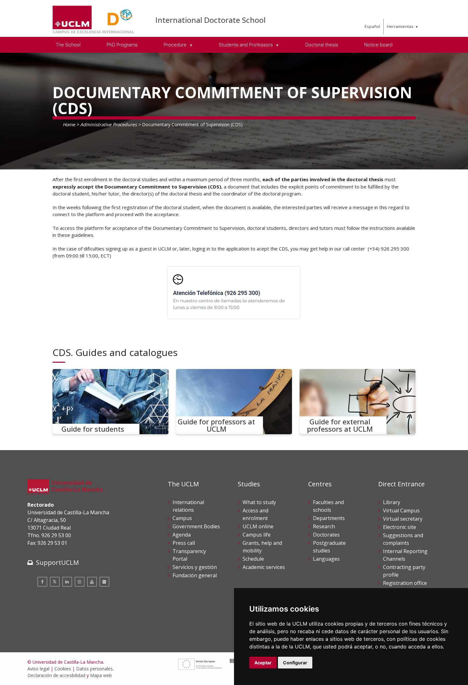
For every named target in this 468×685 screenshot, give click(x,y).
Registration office (405, 582)
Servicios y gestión (195, 567)
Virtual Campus (401, 510)
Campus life (257, 534)
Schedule (253, 558)
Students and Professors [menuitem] (246, 45)
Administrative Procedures (108, 124)
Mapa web (101, 675)
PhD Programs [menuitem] (122, 45)
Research (324, 526)
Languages (326, 558)
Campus (182, 518)
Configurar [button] (295, 662)
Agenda (182, 534)
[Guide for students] (110, 402)
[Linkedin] (67, 581)
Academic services (264, 567)
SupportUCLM (57, 562)
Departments (329, 518)
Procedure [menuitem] (176, 45)
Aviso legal (38, 669)
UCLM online (258, 526)
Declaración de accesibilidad (56, 675)
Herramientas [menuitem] (400, 26)
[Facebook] (42, 581)
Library (391, 502)
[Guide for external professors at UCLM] (357, 402)
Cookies (62, 669)
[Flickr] (104, 581)
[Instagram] (79, 581)
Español (372, 26)
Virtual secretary (402, 518)
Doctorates (326, 534)
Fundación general (195, 575)
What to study (259, 502)
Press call (184, 542)
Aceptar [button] (263, 662)
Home (69, 124)
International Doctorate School (210, 20)
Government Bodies (196, 526)
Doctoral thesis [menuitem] (321, 45)
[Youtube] (92, 581)
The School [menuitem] (68, 45)
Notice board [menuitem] (378, 45)
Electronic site (399, 527)
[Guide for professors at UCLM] (234, 402)
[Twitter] (55, 581)
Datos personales (94, 669)
